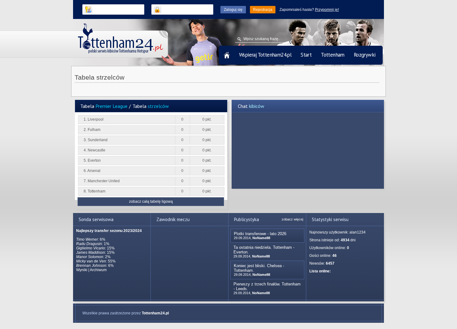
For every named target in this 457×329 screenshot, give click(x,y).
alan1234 (357, 232)
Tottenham (332, 54)
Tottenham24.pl (155, 313)
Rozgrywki (365, 54)
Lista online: (320, 271)
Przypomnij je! (327, 9)
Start (306, 54)
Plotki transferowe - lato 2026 (260, 233)
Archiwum (98, 270)
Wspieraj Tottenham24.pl (265, 54)
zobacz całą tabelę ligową (151, 201)
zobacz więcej (292, 219)
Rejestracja (262, 9)
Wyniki (81, 270)
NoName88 (261, 238)
